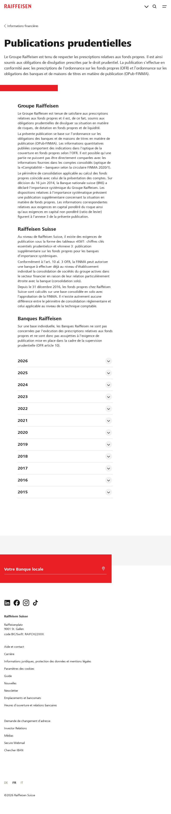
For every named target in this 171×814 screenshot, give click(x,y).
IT (22, 782)
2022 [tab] (23, 408)
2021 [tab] (23, 420)
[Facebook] (17, 603)
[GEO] (103, 568)
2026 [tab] (23, 360)
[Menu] (164, 6)
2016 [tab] (23, 480)
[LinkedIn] (7, 603)
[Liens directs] (146, 6)
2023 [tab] (23, 396)
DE (6, 782)
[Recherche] (154, 6)
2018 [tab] (23, 456)
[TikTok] (35, 603)
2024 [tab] (23, 384)
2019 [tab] (23, 444)
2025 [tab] (23, 372)
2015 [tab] (23, 492)
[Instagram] (26, 603)
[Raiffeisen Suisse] (17, 6)
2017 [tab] (23, 468)
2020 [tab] (23, 432)
